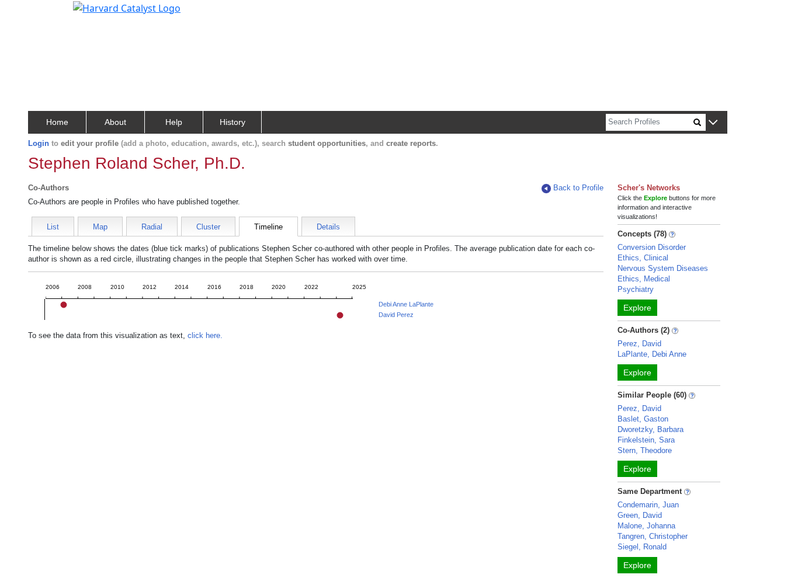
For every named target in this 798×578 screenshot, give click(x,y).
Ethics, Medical (643, 278)
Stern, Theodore (644, 450)
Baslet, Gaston (642, 419)
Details (328, 226)
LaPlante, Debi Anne (651, 354)
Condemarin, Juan (648, 504)
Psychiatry (635, 289)
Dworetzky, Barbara (650, 429)
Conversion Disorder (651, 247)
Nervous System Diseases (662, 268)
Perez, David (639, 343)
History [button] (232, 122)
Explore (637, 307)
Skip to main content (49, 14)
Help (173, 122)
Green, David (639, 515)
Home (57, 122)
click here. (205, 335)
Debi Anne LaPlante (406, 304)
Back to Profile (578, 187)
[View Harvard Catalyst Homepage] (127, 7)
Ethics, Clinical (642, 257)
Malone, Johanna (646, 525)
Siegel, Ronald (642, 546)
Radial (151, 226)
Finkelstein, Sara (646, 440)
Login (38, 143)
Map (100, 226)
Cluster (208, 226)
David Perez (396, 314)
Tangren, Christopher (652, 536)
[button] (713, 123)
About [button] (115, 122)
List (53, 226)
